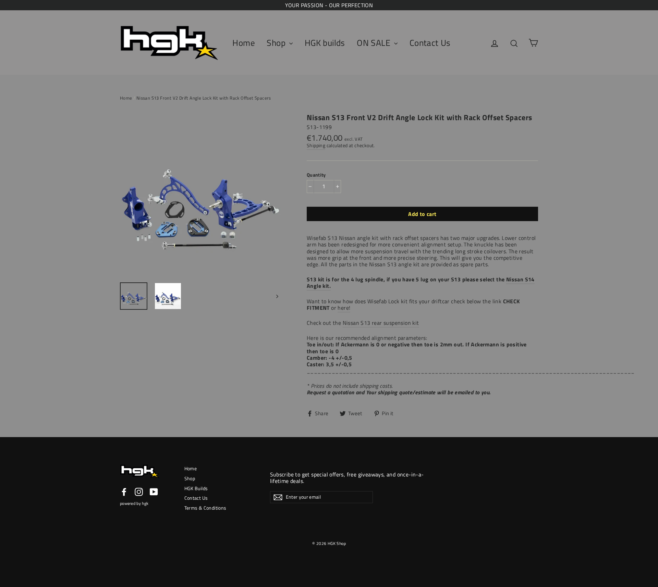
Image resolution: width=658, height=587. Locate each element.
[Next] (276, 296)
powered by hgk (134, 503)
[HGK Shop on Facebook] (124, 492)
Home (243, 42)
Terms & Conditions (205, 507)
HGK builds (325, 42)
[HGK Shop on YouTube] (154, 492)
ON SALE (374, 42)
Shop (277, 42)
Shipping (316, 145)
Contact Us (430, 42)
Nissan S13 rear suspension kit (381, 323)
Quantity (316, 175)
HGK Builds (196, 488)
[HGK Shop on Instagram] (139, 492)
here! (344, 308)
